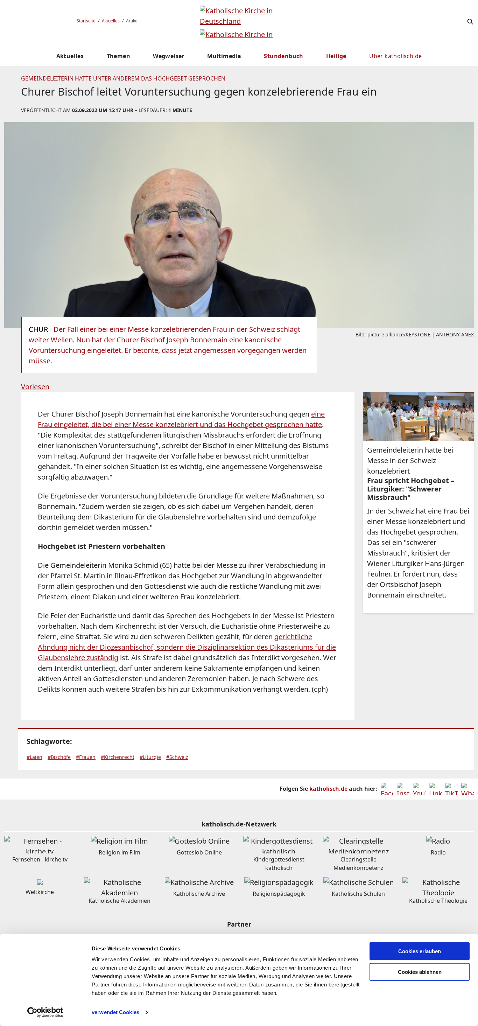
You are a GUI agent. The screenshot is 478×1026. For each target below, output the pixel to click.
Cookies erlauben (419, 951)
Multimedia (224, 56)
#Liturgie (150, 757)
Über (395, 56)
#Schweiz (177, 757)
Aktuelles (111, 21)
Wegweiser (168, 56)
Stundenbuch (283, 56)
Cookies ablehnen (420, 972)
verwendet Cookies (115, 1012)
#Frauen (86, 757)
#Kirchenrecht (117, 757)
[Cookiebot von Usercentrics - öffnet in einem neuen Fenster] (45, 1012)
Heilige (336, 56)
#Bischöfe (59, 757)
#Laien (34, 757)
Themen (118, 56)
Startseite (86, 21)
